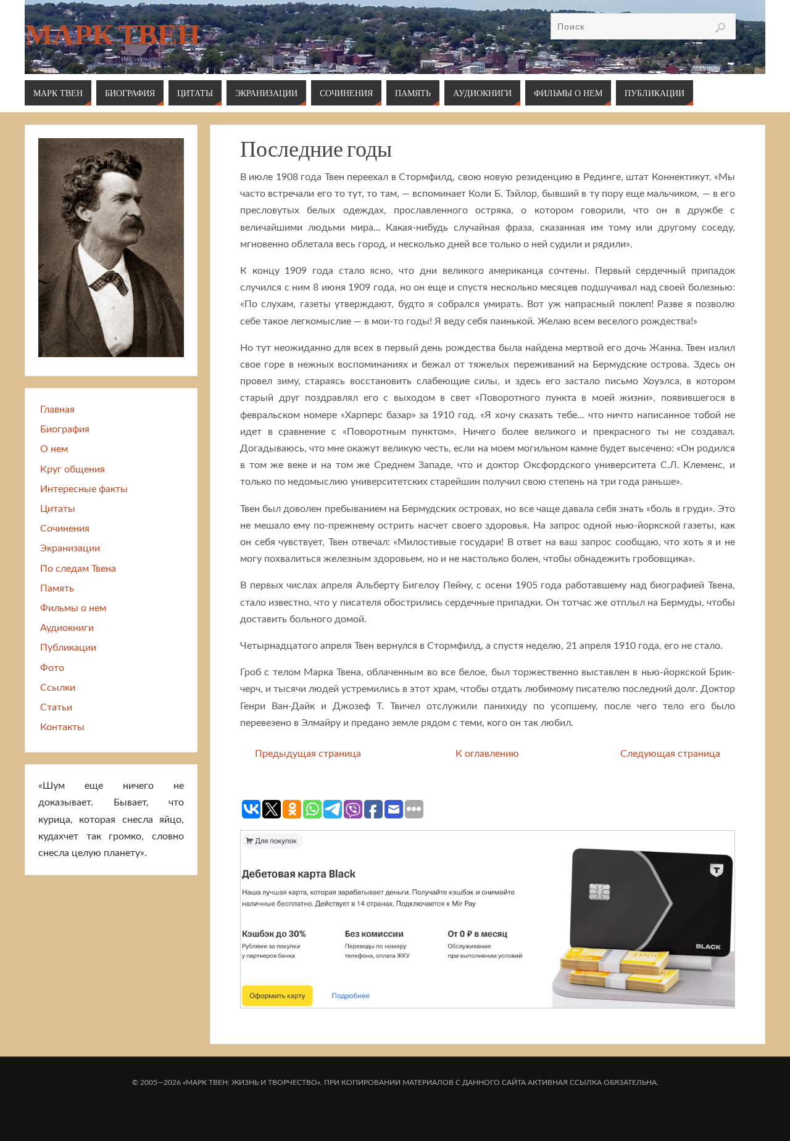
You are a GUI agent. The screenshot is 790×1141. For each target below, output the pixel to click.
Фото (52, 668)
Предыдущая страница (308, 754)
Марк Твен (112, 34)
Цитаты (57, 509)
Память (57, 588)
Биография (64, 429)
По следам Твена (78, 569)
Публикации (68, 648)
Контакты (62, 727)
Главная (57, 409)
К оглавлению (487, 754)
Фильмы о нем (73, 608)
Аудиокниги (67, 628)
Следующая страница (670, 754)
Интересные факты (84, 489)
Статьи (56, 707)
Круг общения (72, 469)
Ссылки (57, 688)
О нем (54, 449)
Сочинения (64, 528)
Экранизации (70, 548)
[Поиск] (720, 28)
